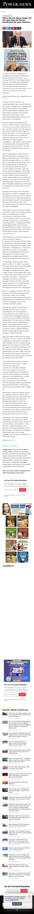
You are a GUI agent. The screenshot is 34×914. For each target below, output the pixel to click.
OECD (4, 462)
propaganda (15, 462)
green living (11, 458)
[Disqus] (17, 590)
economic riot (14, 454)
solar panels (16, 464)
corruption (25, 451)
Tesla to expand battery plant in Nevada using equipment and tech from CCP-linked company (20, 751)
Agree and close (17, 904)
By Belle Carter (18, 851)
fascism (21, 456)
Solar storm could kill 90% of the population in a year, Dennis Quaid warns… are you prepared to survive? (19, 841)
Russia (10, 464)
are (11, 142)
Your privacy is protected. (9, 494)
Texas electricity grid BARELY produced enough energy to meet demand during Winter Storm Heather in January (19, 734)
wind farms (20, 466)
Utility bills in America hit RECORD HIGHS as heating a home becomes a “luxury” (20, 798)
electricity (22, 454)
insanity (16, 460)
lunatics (25, 460)
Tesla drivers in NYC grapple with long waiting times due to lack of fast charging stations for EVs (20, 832)
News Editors (14, 25)
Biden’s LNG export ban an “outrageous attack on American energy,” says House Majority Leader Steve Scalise (20, 760)
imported (21, 160)
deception (5, 454)
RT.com (4, 98)
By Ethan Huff (17, 730)
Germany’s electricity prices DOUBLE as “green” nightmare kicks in (20, 848)
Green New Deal (21, 458)
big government (18, 449)
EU (17, 456)
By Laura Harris (18, 778)
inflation (10, 460)
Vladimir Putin (11, 466)
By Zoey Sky (17, 738)
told (24, 78)
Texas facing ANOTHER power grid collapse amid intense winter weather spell (19, 866)
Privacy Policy (14, 900)
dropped (22, 218)
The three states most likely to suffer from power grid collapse (19, 767)
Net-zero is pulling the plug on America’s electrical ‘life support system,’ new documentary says (18, 743)
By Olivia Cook (18, 770)
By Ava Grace (18, 755)
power (9, 462)
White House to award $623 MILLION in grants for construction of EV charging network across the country (19, 875)
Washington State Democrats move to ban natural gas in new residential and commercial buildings (19, 817)
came (8, 291)
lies (21, 460)
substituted (13, 338)
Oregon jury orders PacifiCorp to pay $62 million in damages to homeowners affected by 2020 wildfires (20, 775)
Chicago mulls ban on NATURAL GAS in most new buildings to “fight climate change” (19, 790)
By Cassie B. (17, 844)
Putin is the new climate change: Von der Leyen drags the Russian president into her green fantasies (20, 714)
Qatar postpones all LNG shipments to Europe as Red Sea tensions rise (19, 825)
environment (11, 456)
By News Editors (18, 718)
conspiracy (17, 451)
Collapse (10, 451)
